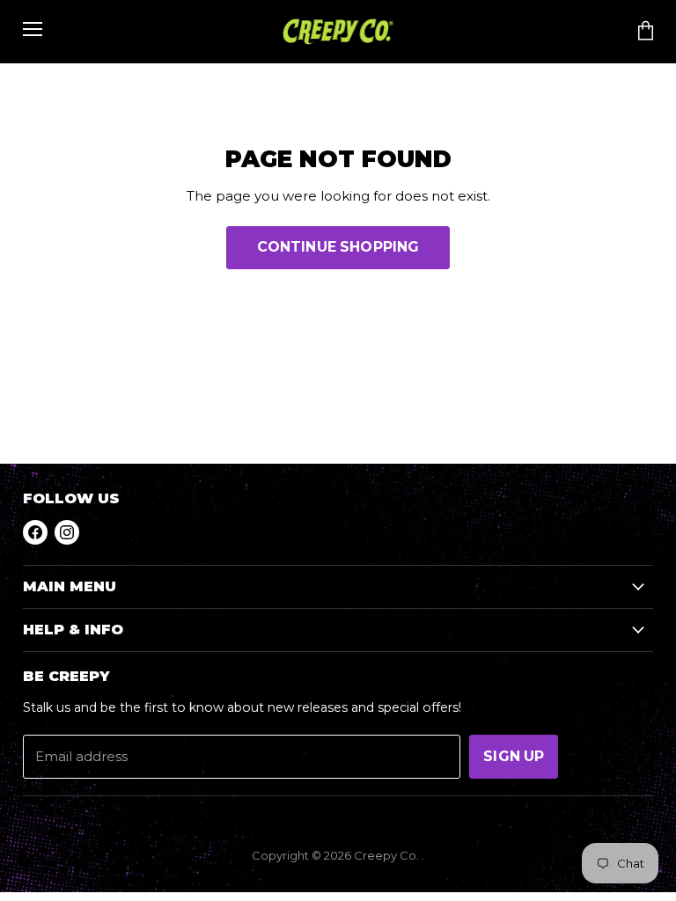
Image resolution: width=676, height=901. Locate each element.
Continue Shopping (338, 246)
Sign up (513, 756)
